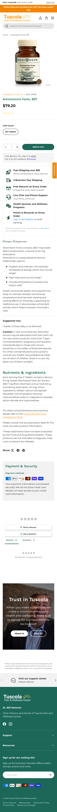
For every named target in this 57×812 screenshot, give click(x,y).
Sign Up (50, 2)
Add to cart (38, 147)
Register (29, 219)
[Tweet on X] (12, 450)
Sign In (17, 219)
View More (44, 228)
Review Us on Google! (26, 805)
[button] (46, 18)
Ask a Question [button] (29, 534)
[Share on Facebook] (18, 450)
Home (5, 35)
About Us (19, 633)
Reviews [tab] (9, 540)
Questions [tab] (27, 540)
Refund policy (25, 803)
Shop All (38, 633)
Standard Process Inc (13, 94)
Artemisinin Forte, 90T (20, 35)
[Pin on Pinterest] (23, 450)
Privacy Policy (9, 805)
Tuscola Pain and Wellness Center (23, 798)
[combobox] (28, 26)
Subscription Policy (41, 803)
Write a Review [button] (29, 527)
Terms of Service (9, 803)
